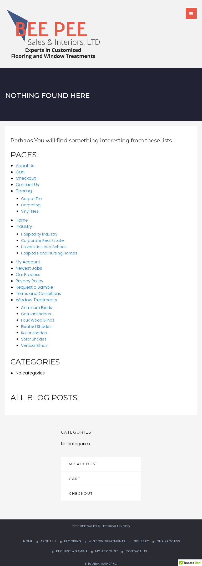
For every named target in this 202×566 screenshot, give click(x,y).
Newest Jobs (29, 268)
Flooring (24, 191)
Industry (24, 226)
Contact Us (27, 185)
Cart (20, 172)
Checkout (26, 178)
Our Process (28, 275)
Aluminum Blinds (36, 307)
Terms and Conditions (38, 293)
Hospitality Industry (39, 234)
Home (22, 220)
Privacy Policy (29, 281)
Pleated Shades (36, 326)
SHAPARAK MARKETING (101, 564)
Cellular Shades (36, 314)
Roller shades (34, 332)
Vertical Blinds (34, 345)
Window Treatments (36, 300)
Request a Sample (34, 287)
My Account (28, 262)
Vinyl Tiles (30, 211)
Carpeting (31, 205)
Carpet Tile (31, 198)
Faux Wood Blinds (37, 320)
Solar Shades (34, 339)
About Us (25, 166)
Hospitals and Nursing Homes (49, 253)
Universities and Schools (44, 246)
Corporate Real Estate (42, 240)
